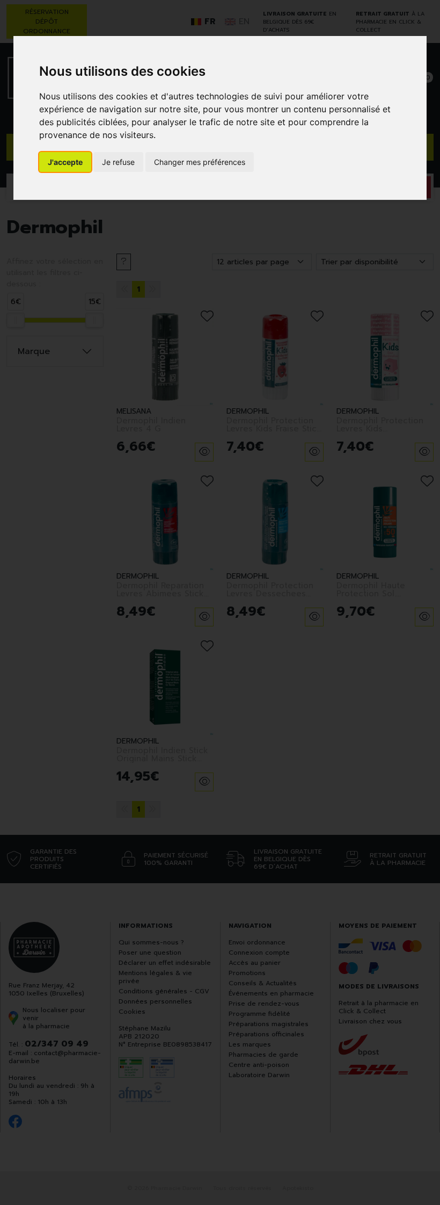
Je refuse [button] (118, 162)
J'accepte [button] (65, 162)
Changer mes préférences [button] (199, 162)
